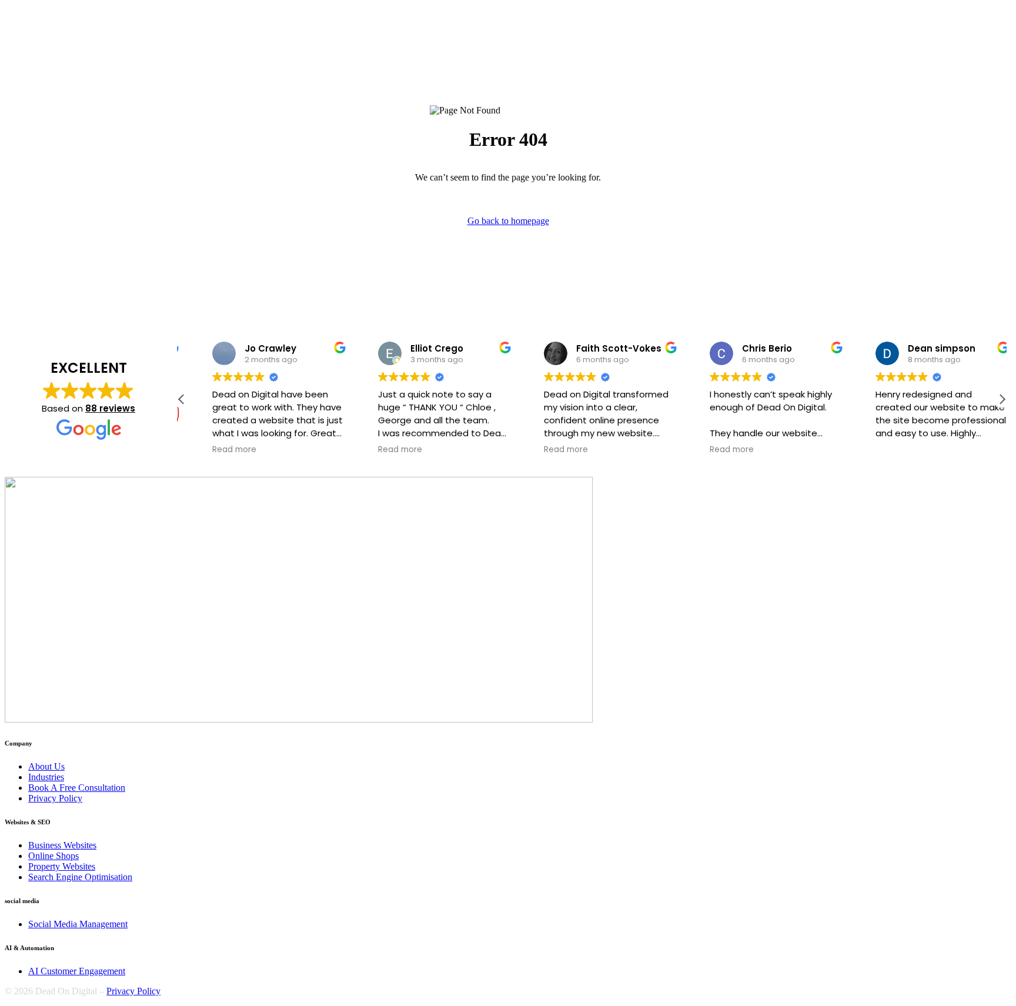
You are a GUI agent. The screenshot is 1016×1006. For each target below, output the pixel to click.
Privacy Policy (133, 991)
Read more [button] (215, 449)
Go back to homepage (508, 221)
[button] (1002, 399)
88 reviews (110, 408)
